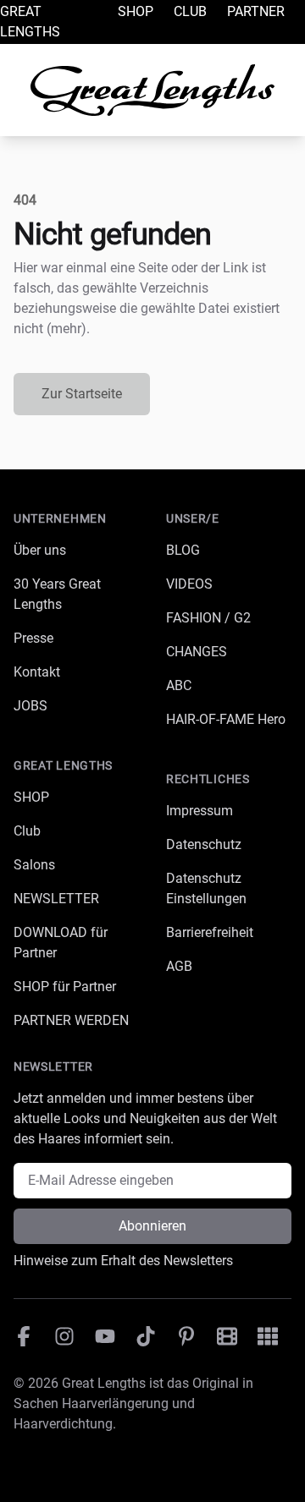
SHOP (31, 797)
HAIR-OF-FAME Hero (226, 719)
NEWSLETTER (56, 899)
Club (190, 11)
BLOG (183, 550)
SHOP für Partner (65, 986)
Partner (256, 11)
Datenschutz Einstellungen (206, 888)
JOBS (30, 706)
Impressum (199, 811)
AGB (179, 966)
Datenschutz (203, 844)
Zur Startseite (82, 394)
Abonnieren (152, 1226)
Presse (33, 638)
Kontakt (37, 672)
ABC (178, 685)
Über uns (40, 550)
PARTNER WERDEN (71, 1020)
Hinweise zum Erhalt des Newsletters (123, 1261)
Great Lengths (30, 21)
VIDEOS (189, 584)
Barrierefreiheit (209, 932)
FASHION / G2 (208, 618)
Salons (34, 865)
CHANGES (196, 652)
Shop (135, 11)
